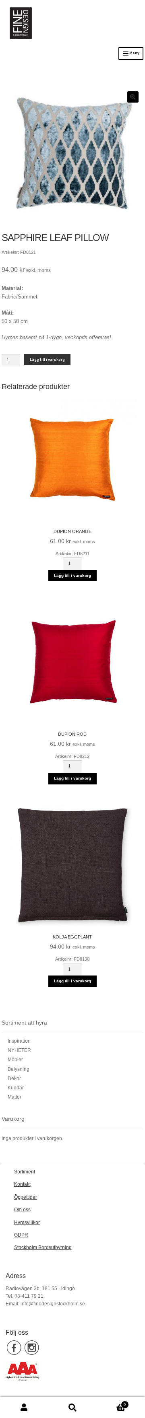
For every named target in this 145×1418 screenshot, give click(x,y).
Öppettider (25, 1197)
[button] (133, 97)
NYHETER (19, 1050)
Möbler (15, 1059)
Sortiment (24, 1172)
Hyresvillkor (27, 1222)
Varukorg (111, 1402)
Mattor (14, 1097)
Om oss (22, 1209)
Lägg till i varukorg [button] (72, 575)
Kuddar (16, 1088)
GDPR (21, 1235)
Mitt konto (24, 1407)
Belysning (18, 1069)
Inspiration (19, 1041)
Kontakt (22, 1184)
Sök (72, 1407)
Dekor (14, 1078)
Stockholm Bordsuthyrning (43, 1247)
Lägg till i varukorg (47, 359)
